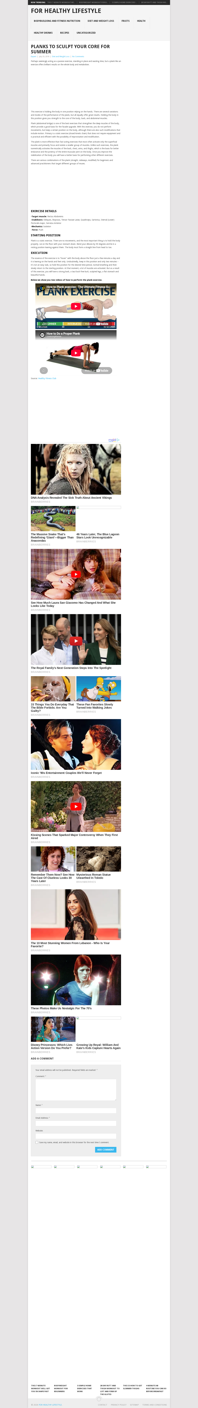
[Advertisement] (76, 88)
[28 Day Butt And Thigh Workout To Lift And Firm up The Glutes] (110, 1274)
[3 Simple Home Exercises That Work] (87, 1274)
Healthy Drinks (43, 32)
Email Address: (43, 1117)
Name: (39, 1105)
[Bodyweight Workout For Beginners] (64, 1274)
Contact (102, 1405)
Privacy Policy (118, 1405)
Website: (39, 1131)
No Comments (78, 56)
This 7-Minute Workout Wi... (61, 2)
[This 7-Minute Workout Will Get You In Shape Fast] (41, 1274)
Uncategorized (86, 32)
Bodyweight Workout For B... (93, 2)
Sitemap (134, 1405)
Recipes (64, 32)
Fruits (126, 21)
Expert (33, 56)
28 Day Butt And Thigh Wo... (154, 2)
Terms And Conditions (154, 1405)
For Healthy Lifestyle (66, 11)
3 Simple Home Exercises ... (124, 2)
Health (141, 21)
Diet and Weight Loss (101, 21)
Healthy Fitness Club (47, 378)
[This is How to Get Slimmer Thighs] (133, 1274)
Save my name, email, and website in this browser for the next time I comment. (74, 1142)
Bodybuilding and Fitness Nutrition (57, 21)
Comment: (41, 1076)
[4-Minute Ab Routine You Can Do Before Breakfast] (156, 1274)
